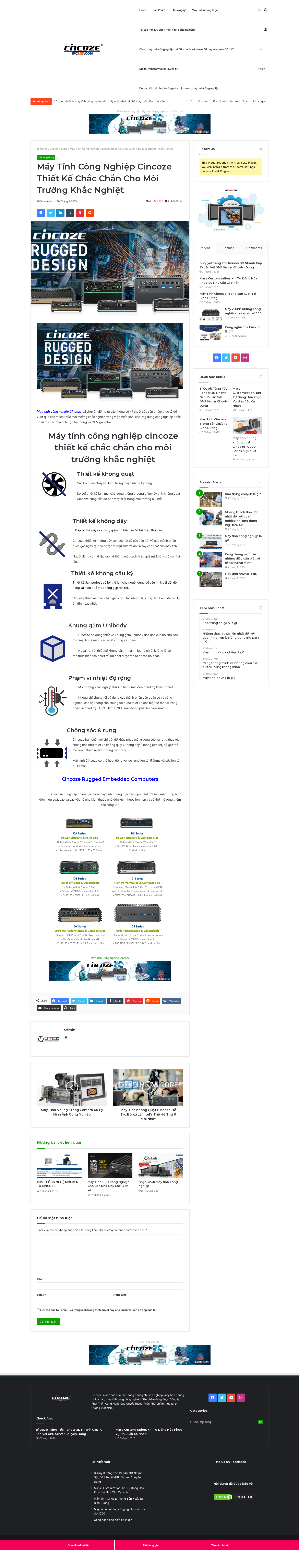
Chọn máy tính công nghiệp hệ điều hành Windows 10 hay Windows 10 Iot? (186, 49)
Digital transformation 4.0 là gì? (159, 68)
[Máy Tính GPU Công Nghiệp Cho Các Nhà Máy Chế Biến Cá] (110, 1165)
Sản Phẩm (159, 10)
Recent (205, 248)
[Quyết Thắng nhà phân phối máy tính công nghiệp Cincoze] (83, 49)
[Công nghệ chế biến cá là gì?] (211, 332)
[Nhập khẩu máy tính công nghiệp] (161, 1165)
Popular (228, 248)
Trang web (120, 1294)
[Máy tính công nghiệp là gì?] (211, 541)
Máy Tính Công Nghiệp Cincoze (110, 957)
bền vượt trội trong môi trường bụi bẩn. (135, 499)
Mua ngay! (179, 10)
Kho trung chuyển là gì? (243, 494)
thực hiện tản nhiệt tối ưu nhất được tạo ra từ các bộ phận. (119, 656)
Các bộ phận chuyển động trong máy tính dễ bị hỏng (114, 483)
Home (143, 10)
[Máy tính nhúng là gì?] (211, 579)
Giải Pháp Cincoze (149, 1341)
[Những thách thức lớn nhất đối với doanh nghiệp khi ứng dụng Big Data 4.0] (211, 517)
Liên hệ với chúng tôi (225, 101)
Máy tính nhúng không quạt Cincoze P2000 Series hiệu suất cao (244, 446)
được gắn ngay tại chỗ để (90, 546)
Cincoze (203, 101)
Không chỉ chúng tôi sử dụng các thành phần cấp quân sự (117, 697)
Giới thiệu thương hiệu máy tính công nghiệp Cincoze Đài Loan (150, 111)
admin (47, 201)
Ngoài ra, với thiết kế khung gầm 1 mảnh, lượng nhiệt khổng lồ (120, 651)
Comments (254, 248)
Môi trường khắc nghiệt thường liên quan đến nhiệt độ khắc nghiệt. (124, 687)
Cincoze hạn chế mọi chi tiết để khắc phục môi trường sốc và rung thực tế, (126, 739)
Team (245, 101)
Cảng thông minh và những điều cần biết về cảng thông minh (242, 558)
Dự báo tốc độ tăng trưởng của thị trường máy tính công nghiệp (179, 88)
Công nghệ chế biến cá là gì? (113, 1519)
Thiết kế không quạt (105, 474)
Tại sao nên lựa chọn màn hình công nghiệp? (167, 29)
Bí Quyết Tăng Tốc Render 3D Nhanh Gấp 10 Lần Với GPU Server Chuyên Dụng (214, 397)
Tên (40, 1279)
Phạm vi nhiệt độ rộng (84, 678)
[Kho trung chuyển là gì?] (211, 499)
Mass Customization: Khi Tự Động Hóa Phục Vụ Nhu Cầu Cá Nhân (247, 397)
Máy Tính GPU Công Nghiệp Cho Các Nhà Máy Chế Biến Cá (109, 1186)
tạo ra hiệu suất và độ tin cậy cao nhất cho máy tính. (143, 546)
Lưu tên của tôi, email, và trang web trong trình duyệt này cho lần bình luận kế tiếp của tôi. (98, 1310)
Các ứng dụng (59, 148)
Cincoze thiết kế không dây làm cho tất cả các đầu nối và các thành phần (124, 541)
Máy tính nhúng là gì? (205, 10)
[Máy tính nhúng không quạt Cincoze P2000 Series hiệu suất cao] (247, 425)
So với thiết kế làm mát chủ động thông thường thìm (114, 493)
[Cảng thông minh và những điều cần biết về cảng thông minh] (211, 559)
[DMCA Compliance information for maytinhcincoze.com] (234, 1500)
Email (41, 1294)
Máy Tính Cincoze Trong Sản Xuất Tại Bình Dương (214, 424)
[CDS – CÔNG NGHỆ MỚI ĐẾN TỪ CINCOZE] (59, 1165)
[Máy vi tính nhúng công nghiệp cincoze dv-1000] (211, 314)
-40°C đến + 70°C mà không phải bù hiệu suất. (130, 708)
